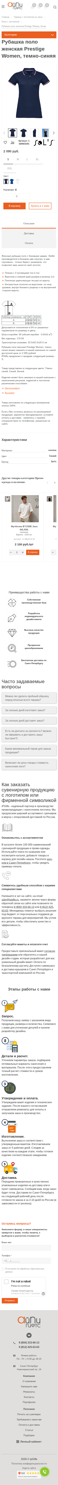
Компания (29, 1376)
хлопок (52, 450)
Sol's (53, 461)
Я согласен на (24, 1270)
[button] (4, 133)
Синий (52, 456)
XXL (9, 168)
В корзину (14, 206)
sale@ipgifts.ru (10, 899)
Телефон (7, 1255)
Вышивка (9, 393)
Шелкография (12, 388)
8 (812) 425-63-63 (29, 1347)
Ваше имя (6, 1242)
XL (37, 159)
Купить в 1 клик (40, 206)
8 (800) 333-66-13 (24, 907)
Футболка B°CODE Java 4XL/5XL (24, 528)
